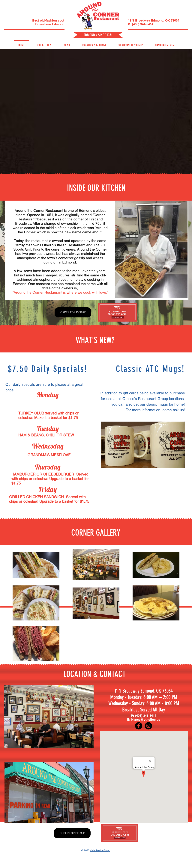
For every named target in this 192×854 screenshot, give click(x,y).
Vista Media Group (100, 850)
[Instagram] (148, 725)
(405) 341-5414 (142, 24)
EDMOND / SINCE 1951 (98, 35)
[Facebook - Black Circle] (138, 725)
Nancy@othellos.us (145, 719)
